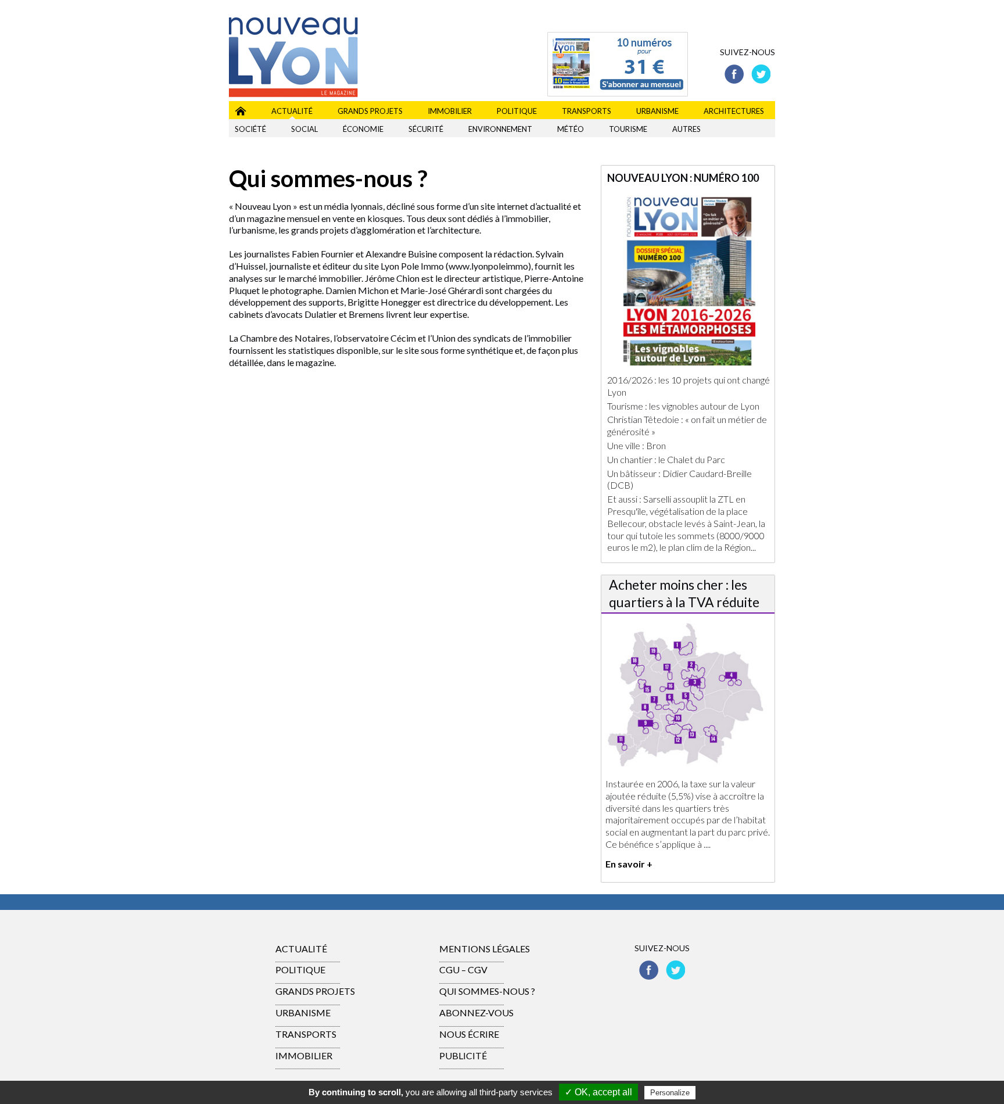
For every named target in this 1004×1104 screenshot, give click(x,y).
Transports (586, 111)
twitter (760, 74)
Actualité (292, 111)
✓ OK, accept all (598, 1092)
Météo (570, 129)
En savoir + (628, 863)
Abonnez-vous (476, 1012)
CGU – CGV (463, 969)
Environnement (500, 129)
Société (250, 129)
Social (304, 129)
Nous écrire (469, 1034)
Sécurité (425, 129)
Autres (686, 129)
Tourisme (628, 129)
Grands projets (370, 111)
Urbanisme (657, 111)
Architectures (734, 111)
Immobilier (450, 111)
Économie (363, 129)
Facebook (734, 74)
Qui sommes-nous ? (487, 991)
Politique (517, 111)
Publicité (463, 1055)
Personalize (670, 1092)
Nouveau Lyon (240, 109)
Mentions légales (484, 948)
